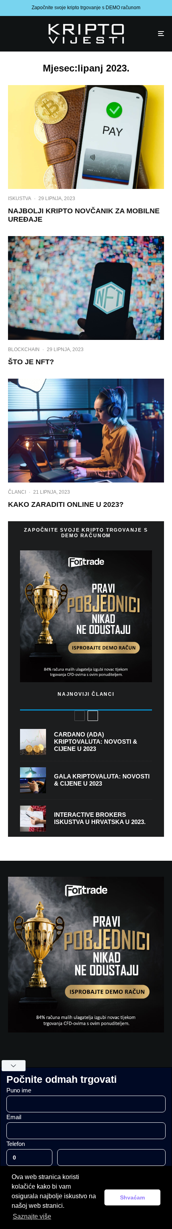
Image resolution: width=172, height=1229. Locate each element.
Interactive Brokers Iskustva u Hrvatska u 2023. (100, 818)
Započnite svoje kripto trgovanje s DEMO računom (86, 7)
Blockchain (24, 349)
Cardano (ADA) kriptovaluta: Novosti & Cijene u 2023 (95, 741)
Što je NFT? (31, 362)
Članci (17, 492)
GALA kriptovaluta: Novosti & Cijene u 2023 (102, 780)
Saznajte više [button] (32, 1216)
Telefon (15, 1143)
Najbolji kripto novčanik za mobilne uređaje (84, 215)
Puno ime (18, 1090)
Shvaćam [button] (132, 1197)
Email (13, 1117)
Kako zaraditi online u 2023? (66, 504)
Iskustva (19, 198)
